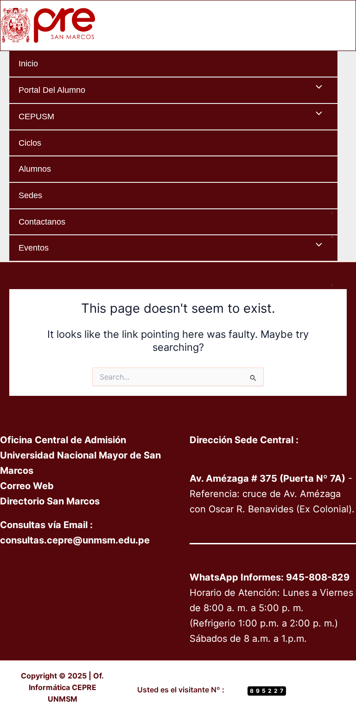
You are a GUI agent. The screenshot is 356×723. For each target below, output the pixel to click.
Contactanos (42, 221)
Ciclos (30, 143)
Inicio (28, 63)
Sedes (30, 195)
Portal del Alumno (52, 90)
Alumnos (35, 169)
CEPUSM (36, 116)
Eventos (34, 247)
